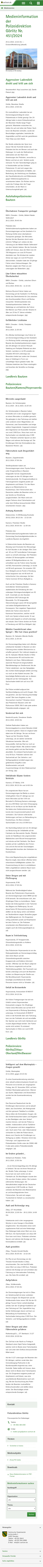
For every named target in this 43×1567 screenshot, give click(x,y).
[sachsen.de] (7, 2)
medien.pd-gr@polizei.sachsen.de (24, 1432)
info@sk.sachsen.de (21, 1542)
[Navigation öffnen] (23, 3)
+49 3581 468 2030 (19, 1425)
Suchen (31, 1514)
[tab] (21, 1527)
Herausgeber (6, 1527)
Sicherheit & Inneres (16, 1446)
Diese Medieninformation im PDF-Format (21, 1475)
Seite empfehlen (8, 1561)
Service (5, 1551)
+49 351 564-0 (19, 1538)
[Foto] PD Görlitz (15, 1460)
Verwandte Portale (9, 1556)
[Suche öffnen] (30, 3)
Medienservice (9, 8)
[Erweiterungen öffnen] (38, 3)
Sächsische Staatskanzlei (17, 1532)
